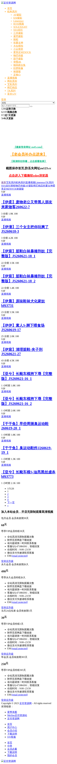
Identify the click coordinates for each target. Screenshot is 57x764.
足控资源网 (25, 703)
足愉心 (17, 74)
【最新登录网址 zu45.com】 (28, 147)
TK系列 (11, 90)
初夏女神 (18, 42)
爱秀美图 (12, 712)
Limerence (18, 21)
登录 (3, 99)
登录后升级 (7, 561)
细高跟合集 (19, 65)
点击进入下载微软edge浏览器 (28, 175)
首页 (9, 8)
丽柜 (15, 39)
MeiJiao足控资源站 (17, 715)
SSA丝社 (18, 30)
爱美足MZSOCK (22, 52)
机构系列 (12, 11)
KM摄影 (17, 18)
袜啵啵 (17, 71)
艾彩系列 (12, 84)
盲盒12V (11, 94)
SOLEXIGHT (20, 27)
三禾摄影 (18, 33)
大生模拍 (18, 46)
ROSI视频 (18, 24)
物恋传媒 (18, 55)
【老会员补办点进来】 (28, 154)
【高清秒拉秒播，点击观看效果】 (28, 161)
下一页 (11, 502)
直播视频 (12, 78)
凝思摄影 (18, 36)
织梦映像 (18, 68)
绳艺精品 (12, 87)
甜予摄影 (18, 58)
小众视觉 (18, 49)
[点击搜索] (31, 106)
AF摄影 (17, 14)
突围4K (17, 62)
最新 (3, 182)
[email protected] (20, 556)
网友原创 (12, 81)
